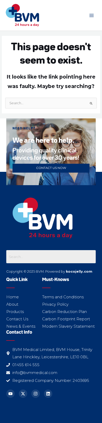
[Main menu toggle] (92, 15)
